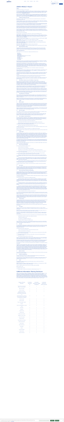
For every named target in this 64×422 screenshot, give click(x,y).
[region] (32, 420)
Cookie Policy (12, 421)
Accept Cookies (57, 420)
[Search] (54, 1)
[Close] (63, 420)
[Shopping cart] (55, 1)
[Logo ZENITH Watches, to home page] (9, 1)
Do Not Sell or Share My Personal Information (44, 420)
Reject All (52, 420)
